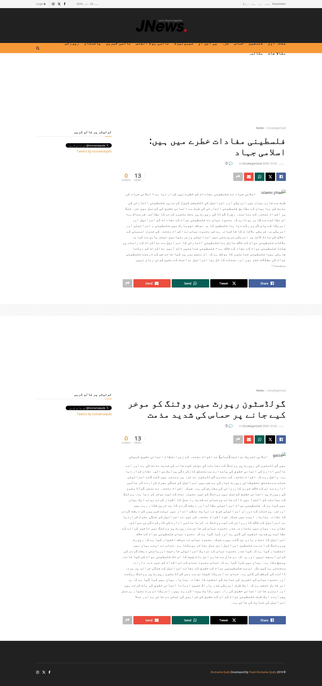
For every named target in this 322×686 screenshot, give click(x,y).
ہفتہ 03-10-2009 (273, 163)
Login (40, 4)
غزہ (225, 43)
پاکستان (92, 43)
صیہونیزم (183, 43)
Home (260, 128)
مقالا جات (277, 53)
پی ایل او (207, 43)
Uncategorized (276, 128)
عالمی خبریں (118, 43)
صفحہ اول (264, 4)
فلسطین (256, 43)
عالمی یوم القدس (152, 43)
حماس (239, 43)
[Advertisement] (161, 90)
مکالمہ (256, 53)
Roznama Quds (220, 672)
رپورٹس (72, 43)
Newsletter (279, 4)
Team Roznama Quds (262, 672)
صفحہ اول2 (249, 4)
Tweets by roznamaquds (94, 151)
